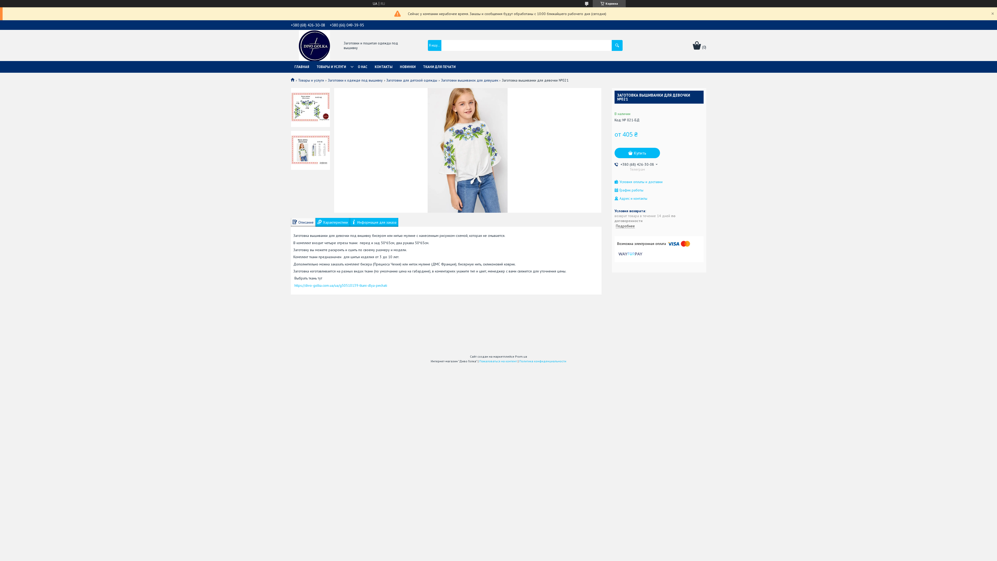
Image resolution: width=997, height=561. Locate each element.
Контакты (384, 67)
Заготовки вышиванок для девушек (469, 80)
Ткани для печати (439, 67)
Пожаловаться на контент (498, 361)
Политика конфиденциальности (542, 361)
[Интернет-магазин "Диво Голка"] (314, 46)
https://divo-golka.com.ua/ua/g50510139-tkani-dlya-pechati (340, 285)
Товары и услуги (331, 67)
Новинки (408, 67)
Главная (301, 67)
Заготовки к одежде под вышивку (355, 80)
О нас (362, 67)
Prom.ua (521, 356)
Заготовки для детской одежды (411, 80)
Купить (640, 153)
